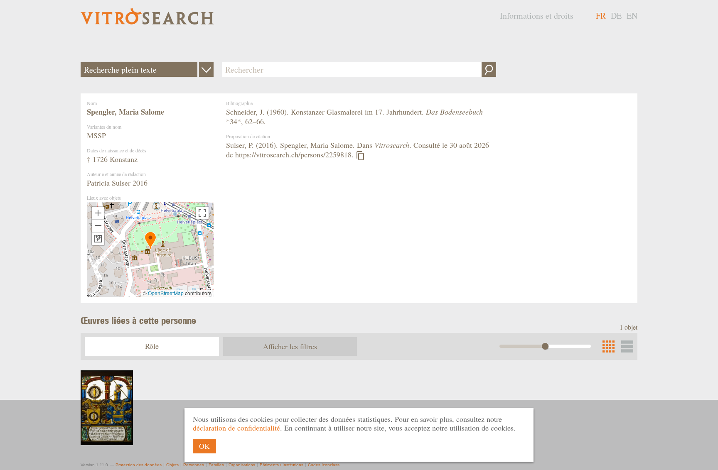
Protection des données (139, 465)
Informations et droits (536, 15)
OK (204, 446)
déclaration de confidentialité (236, 428)
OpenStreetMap (166, 292)
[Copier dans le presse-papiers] (360, 155)
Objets (172, 465)
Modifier (206, 69)
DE (616, 15)
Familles (216, 465)
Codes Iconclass (323, 465)
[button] (150, 241)
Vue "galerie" (627, 346)
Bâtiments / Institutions (281, 465)
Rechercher (489, 69)
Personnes (193, 465)
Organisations (242, 465)
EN (632, 15)
